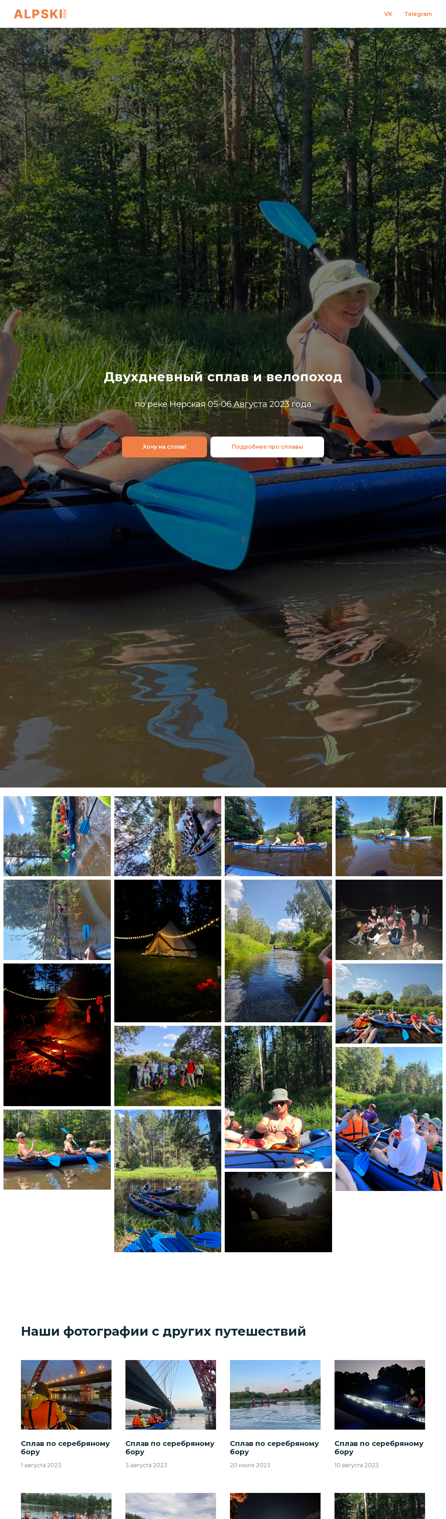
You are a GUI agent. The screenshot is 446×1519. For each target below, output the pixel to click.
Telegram (418, 14)
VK (388, 14)
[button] (164, 447)
